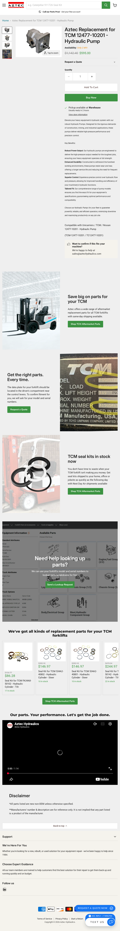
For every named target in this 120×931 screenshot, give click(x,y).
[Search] (106, 5)
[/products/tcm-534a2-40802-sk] (52, 652)
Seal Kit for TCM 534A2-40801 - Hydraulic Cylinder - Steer (84, 674)
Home (5, 20)
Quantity (68, 70)
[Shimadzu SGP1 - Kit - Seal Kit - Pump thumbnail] (7, 54)
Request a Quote (19, 409)
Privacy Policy (61, 919)
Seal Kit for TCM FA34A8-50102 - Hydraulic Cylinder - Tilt (18, 683)
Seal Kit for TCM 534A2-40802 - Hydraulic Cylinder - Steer (50, 674)
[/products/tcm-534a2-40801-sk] (85, 652)
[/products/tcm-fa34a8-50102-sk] (18, 657)
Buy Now (91, 97)
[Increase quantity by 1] (92, 77)
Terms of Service (44, 919)
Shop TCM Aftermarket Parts (85, 324)
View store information (78, 115)
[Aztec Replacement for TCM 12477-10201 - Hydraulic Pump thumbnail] (7, 30)
